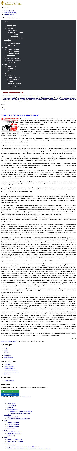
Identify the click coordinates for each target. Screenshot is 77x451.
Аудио (5, 64)
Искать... (3, 17)
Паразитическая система (10, 370)
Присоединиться (11, 27)
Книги (5, 47)
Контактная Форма (9, 380)
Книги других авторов (13, 53)
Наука (5, 348)
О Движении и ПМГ (12, 42)
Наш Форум (10, 28)
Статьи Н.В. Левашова (13, 51)
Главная (6, 21)
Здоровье (6, 353)
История (6, 350)
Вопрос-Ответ (7, 40)
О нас (5, 23)
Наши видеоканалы (12, 30)
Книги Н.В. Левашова (13, 49)
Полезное (6, 73)
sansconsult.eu (27, 397)
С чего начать (7, 364)
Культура (6, 352)
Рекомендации (11, 75)
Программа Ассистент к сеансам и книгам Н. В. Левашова (13, 79)
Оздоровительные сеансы (14, 60)
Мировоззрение (8, 357)
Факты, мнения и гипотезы (8, 341)
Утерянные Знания (9, 366)
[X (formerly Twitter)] (4, 109)
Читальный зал (11, 55)
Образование (7, 355)
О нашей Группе (11, 25)
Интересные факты (9, 368)
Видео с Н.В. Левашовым (14, 58)
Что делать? (7, 374)
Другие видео (11, 62)
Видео (5, 57)
